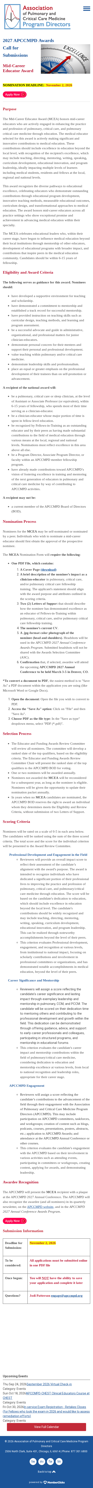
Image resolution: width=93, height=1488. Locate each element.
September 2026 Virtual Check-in (49, 1384)
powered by (36, 1482)
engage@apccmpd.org (67, 1295)
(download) (48, 569)
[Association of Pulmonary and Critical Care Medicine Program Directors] (37, 30)
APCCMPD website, (40, 1207)
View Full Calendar (46, 1427)
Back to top (45, 1471)
